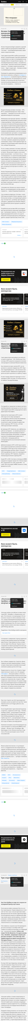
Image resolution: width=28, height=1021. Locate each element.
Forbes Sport (4, 306)
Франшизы (24, 4)
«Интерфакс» (4, 666)
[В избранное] (26, 29)
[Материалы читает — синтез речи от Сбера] (22, 29)
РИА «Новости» (5, 750)
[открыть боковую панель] (23, 2)
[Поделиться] (24, 29)
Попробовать (14, 38)
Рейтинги (17, 4)
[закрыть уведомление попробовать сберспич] (22, 32)
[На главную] (4, 1)
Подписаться (6, 279)
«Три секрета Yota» (6, 625)
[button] (26, 2)
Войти (19, 1)
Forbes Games (8, 4)
